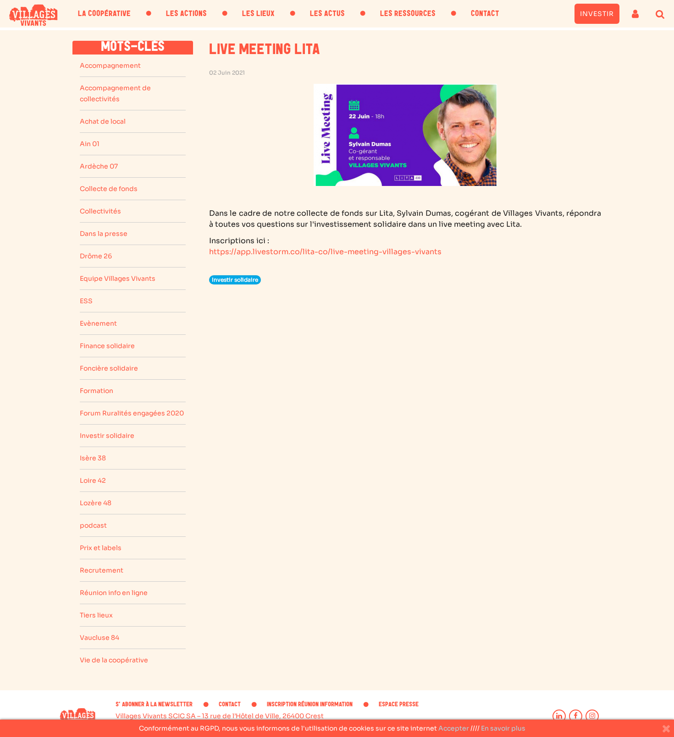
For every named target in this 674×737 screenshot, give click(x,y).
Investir (597, 14)
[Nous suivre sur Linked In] (559, 716)
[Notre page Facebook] (575, 716)
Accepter (453, 728)
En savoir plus (503, 728)
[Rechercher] (660, 13)
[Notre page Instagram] (592, 716)
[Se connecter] (635, 13)
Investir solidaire (235, 279)
